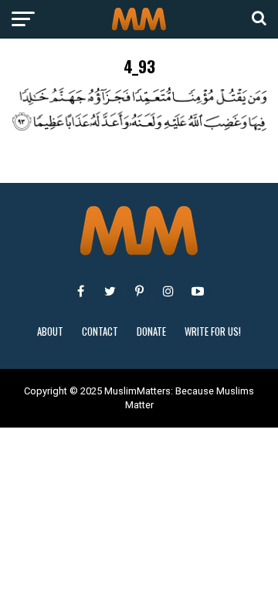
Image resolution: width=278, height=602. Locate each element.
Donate (151, 331)
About (50, 331)
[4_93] (139, 127)
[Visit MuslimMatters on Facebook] (80, 291)
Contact (100, 331)
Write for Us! (213, 331)
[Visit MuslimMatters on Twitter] (109, 291)
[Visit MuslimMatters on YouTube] (197, 291)
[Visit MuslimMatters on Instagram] (168, 291)
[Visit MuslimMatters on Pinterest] (139, 291)
